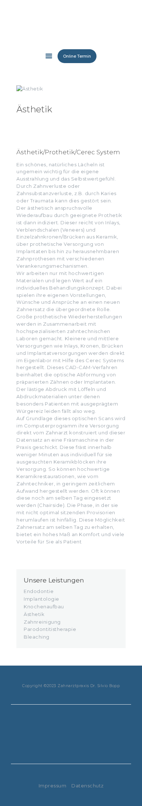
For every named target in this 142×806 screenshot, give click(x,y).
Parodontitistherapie (50, 629)
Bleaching (37, 637)
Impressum (53, 785)
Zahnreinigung (42, 622)
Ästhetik (34, 614)
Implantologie (41, 599)
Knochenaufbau (44, 606)
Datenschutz (87, 785)
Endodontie (39, 591)
